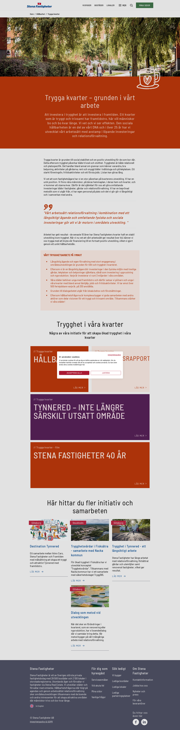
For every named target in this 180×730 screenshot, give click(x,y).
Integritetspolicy (114, 355)
